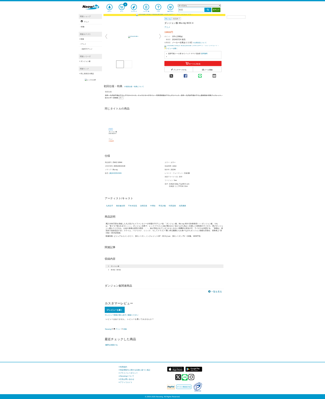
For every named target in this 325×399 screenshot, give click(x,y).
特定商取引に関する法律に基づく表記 (135, 370)
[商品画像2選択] (128, 64)
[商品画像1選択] (120, 64)
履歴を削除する (111, 345)
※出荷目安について (200, 43)
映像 (125, 329)
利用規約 (123, 367)
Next (160, 36)
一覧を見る (216, 291)
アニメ (167, 27)
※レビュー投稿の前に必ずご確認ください (122, 315)
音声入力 (216, 10)
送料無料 (204, 53)
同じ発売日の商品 (87, 74)
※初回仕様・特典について (134, 86)
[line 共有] (200, 75)
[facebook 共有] (185, 75)
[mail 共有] (214, 75)
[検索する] (207, 10)
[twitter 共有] (171, 75)
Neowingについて (127, 376)
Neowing (108, 329)
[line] (185, 377)
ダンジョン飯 (86, 61)
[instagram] (191, 377)
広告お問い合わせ (127, 379)
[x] (178, 377)
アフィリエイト (126, 382)
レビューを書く (172, 48)
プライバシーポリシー (129, 373)
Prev (106, 36)
